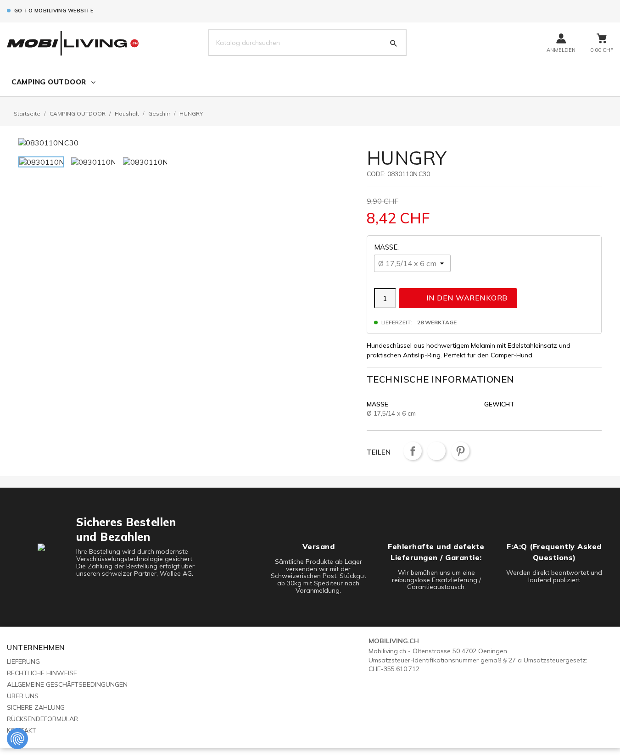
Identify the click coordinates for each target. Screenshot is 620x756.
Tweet (436, 451)
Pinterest (460, 451)
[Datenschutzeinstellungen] (17, 738)
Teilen (412, 451)
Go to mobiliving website (53, 10)
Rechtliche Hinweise (42, 673)
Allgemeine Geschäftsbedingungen (67, 684)
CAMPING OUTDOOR (48, 82)
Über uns (23, 696)
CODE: (376, 174)
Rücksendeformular (42, 719)
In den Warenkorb (459, 298)
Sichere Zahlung (36, 707)
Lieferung (23, 661)
